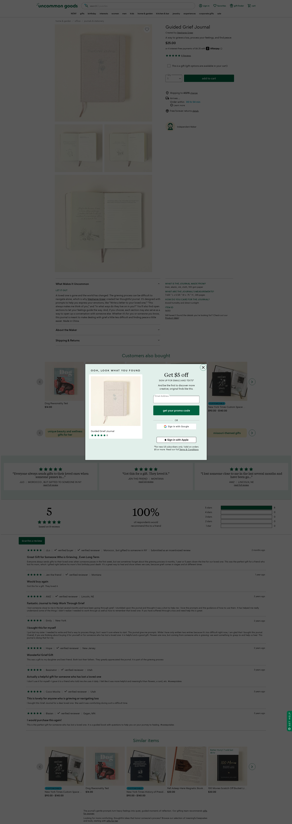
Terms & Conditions (189, 449)
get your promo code (176, 410)
